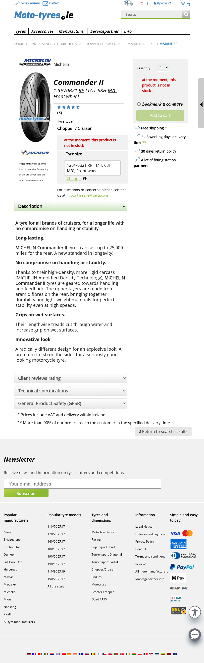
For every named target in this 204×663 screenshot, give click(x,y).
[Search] (186, 14)
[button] (195, 611)
